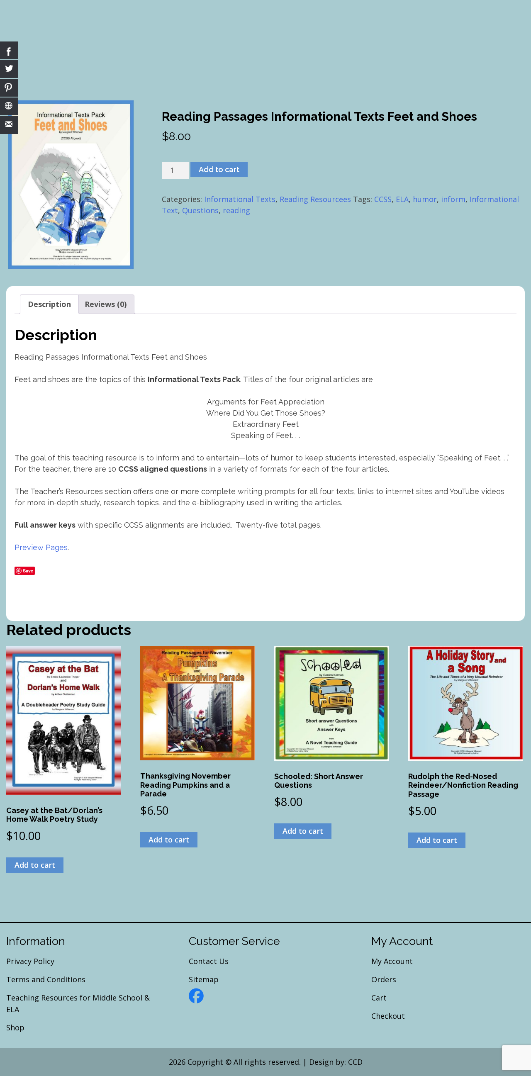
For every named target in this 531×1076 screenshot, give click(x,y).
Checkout (388, 1016)
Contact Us (209, 961)
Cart (379, 998)
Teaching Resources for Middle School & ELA (78, 1003)
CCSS (383, 199)
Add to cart (219, 169)
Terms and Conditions (45, 979)
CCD (355, 1062)
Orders (383, 979)
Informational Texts (239, 199)
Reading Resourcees (315, 199)
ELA (402, 199)
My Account (392, 961)
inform (453, 199)
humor (425, 199)
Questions (200, 210)
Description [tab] (49, 304)
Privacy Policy (30, 961)
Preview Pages (41, 547)
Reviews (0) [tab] (106, 304)
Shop (15, 1027)
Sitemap (204, 979)
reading (236, 210)
